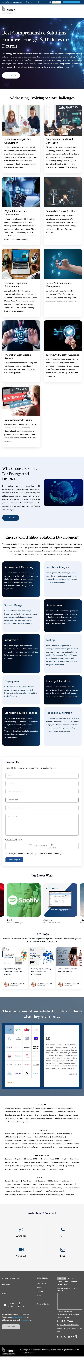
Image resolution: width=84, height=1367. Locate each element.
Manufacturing (57, 1188)
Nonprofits (39, 1191)
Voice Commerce (11, 1144)
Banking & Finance (29, 1184)
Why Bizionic (41, 1283)
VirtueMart (52, 1169)
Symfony (8, 1159)
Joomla (59, 1166)
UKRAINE (74, 1281)
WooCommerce (11, 1169)
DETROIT (72, 1278)
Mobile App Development (45, 1108)
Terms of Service (43, 1304)
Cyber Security (10, 1118)
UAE (66, 1281)
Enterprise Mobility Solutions (45, 1115)
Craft (7, 1166)
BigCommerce (25, 1169)
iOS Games (24, 1162)
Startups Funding (29, 2)
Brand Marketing (30, 1140)
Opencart (68, 1166)
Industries (40, 2)
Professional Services (54, 1191)
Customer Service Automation (50, 1144)
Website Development (39, 1162)
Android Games (11, 1162)
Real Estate (27, 1181)
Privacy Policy (17, 1317)
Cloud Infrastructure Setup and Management (35, 1118)
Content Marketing (42, 1137)
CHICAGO (62, 1278)
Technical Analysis (47, 1147)
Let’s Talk (11, 517)
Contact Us (11, 75)
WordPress (75, 1162)
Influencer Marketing (13, 1140)
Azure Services (47, 1111)
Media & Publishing (46, 1184)
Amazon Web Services (64, 1111)
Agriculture (70, 1194)
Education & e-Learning (65, 1184)
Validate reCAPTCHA (13, 840)
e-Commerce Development (29, 1111)
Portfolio (45, 2)
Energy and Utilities (12, 1191)
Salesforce (43, 1159)
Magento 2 (26, 1166)
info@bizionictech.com (69, 1325)
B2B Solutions (40, 1181)
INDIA (60, 1281)
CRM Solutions (10, 1111)
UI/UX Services (10, 1137)
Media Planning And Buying (67, 1147)
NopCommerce (39, 1169)
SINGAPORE (62, 1284)
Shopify (64, 1159)
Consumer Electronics (37, 1194)
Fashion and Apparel (55, 1194)
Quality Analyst (38, 1166)
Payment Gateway (63, 1140)
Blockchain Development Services (67, 1118)
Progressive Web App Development (18, 1108)
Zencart (61, 1169)
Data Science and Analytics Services (18, 1115)
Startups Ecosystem (12, 1181)
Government (27, 1191)
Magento (15, 1166)
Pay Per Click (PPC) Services (43, 1133)
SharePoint (74, 1159)
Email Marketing (58, 1137)
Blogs (49, 2)
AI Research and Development (16, 1122)
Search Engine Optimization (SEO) (17, 1133)
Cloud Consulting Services (68, 1115)
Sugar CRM (54, 1159)
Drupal (17, 1159)
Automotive (23, 1188)
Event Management (72, 1144)
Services (35, 2)
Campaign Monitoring (13, 1147)
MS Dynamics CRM (30, 1159)
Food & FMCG (10, 1188)
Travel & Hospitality (12, 1184)
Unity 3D (50, 1166)
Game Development (65, 1108)
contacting (25, 1320)
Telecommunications (72, 1188)
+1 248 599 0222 (66, 1321)
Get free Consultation (71, 2)
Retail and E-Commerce (40, 1188)
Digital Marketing (63, 1133)
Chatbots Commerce (28, 1144)
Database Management (59, 1162)
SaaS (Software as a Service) (15, 1194)
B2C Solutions (53, 1181)
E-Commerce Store (46, 1140)
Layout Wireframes (31, 1147)
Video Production (25, 1137)
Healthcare (65, 1181)
